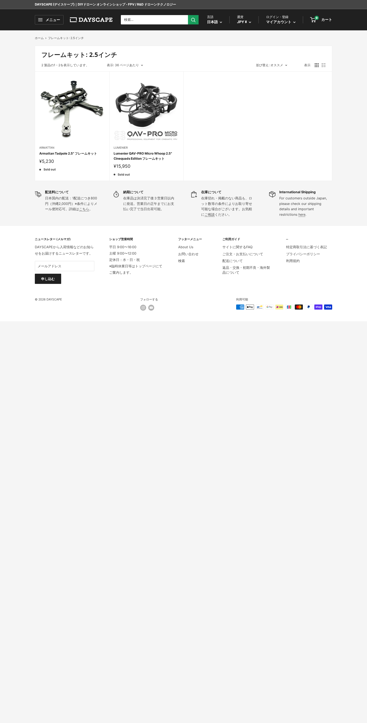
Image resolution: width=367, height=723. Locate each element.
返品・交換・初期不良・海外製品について (246, 269)
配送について (232, 261)
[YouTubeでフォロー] (151, 307)
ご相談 (210, 214)
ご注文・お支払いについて (242, 254)
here (301, 214)
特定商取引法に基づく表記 (306, 247)
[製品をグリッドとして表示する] (317, 65)
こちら (84, 209)
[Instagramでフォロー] (143, 307)
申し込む (48, 279)
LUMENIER (121, 147)
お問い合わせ (188, 254)
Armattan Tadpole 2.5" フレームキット (68, 153)
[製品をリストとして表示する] (324, 65)
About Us (185, 247)
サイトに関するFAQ (237, 247)
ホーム (39, 38)
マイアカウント (279, 22)
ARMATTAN (46, 147)
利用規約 (293, 261)
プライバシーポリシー (303, 254)
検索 (181, 261)
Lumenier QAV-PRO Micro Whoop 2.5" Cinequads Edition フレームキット (143, 155)
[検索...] (193, 19)
